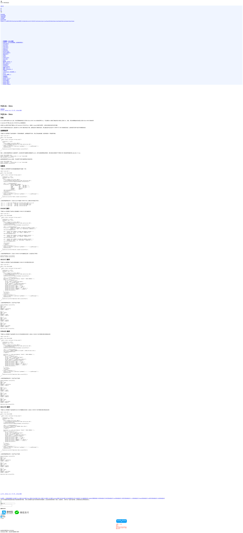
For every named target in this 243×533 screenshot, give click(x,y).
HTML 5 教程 (41, 498)
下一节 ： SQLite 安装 (17, 110)
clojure (39, 21)
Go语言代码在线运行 (153, 498)
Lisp (65, 21)
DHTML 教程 (63, 498)
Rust (15, 21)
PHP (10, 21)
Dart (18, 21)
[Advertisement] (14, 32)
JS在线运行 (78, 498)
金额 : (2, 503)
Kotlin (24, 21)
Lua (45, 21)
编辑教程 (3, 109)
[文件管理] (121, 10)
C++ (5, 21)
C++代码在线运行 (135, 498)
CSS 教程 (46, 498)
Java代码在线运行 (117, 498)
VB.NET (34, 21)
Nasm (70, 21)
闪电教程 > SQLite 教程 (8, 41)
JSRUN (2, 6)
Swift (37, 21)
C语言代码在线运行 (126, 498)
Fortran (72, 21)
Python (2, 21)
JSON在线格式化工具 (70, 498)
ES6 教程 (15, 498)
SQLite (12, 21)
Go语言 (7, 21)
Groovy (42, 21)
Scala (57, 21)
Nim (63, 21)
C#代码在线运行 (161, 498)
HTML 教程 (34, 498)
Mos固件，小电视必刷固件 (6, 498)
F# (31, 21)
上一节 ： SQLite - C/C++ (6, 110)
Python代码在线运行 (143, 498)
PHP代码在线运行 (109, 498)
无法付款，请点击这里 (121, 521)
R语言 (20, 21)
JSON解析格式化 (84, 498)
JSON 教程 (24, 498)
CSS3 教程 (50, 498)
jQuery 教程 (29, 498)
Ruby (27, 21)
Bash (52, 21)
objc (29, 21)
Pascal (47, 21)
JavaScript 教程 (56, 498)
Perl (50, 21)
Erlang (54, 21)
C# (22, 21)
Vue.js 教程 (19, 498)
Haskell (60, 21)
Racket (67, 21)
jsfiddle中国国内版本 (93, 498)
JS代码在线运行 (101, 498)
